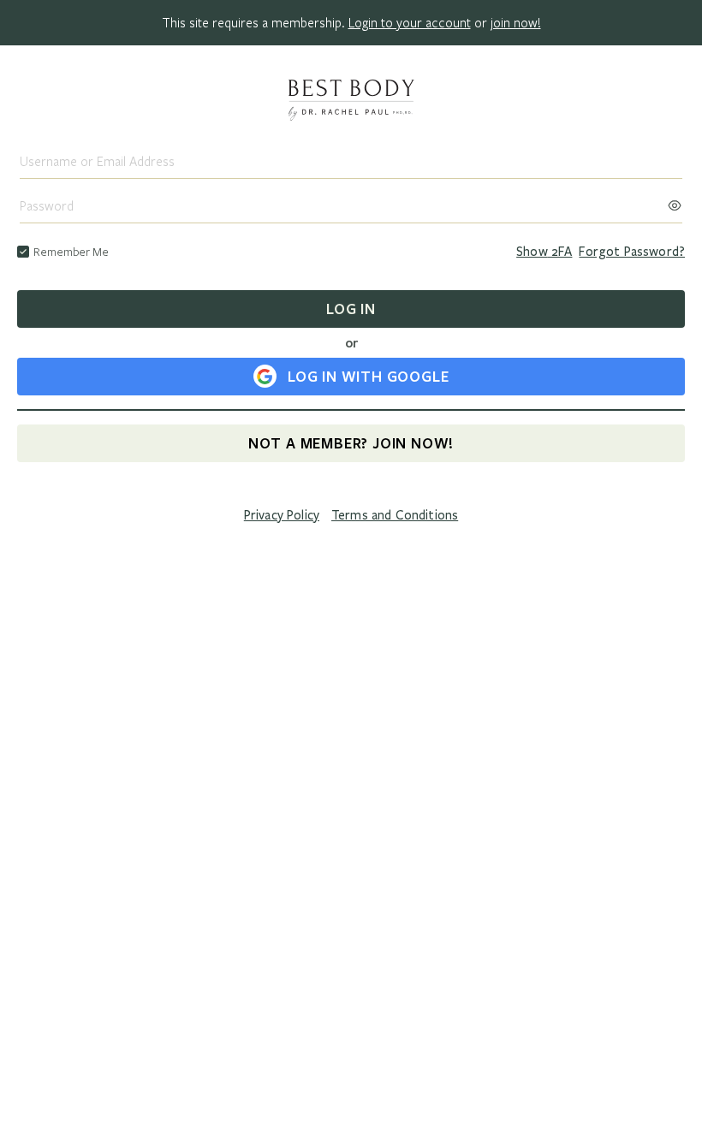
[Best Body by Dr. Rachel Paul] (351, 102)
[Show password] (674, 200)
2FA (544, 251)
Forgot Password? (632, 251)
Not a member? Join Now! (351, 443)
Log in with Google (368, 376)
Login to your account (409, 22)
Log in (351, 308)
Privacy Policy (281, 515)
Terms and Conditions (394, 515)
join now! (516, 22)
